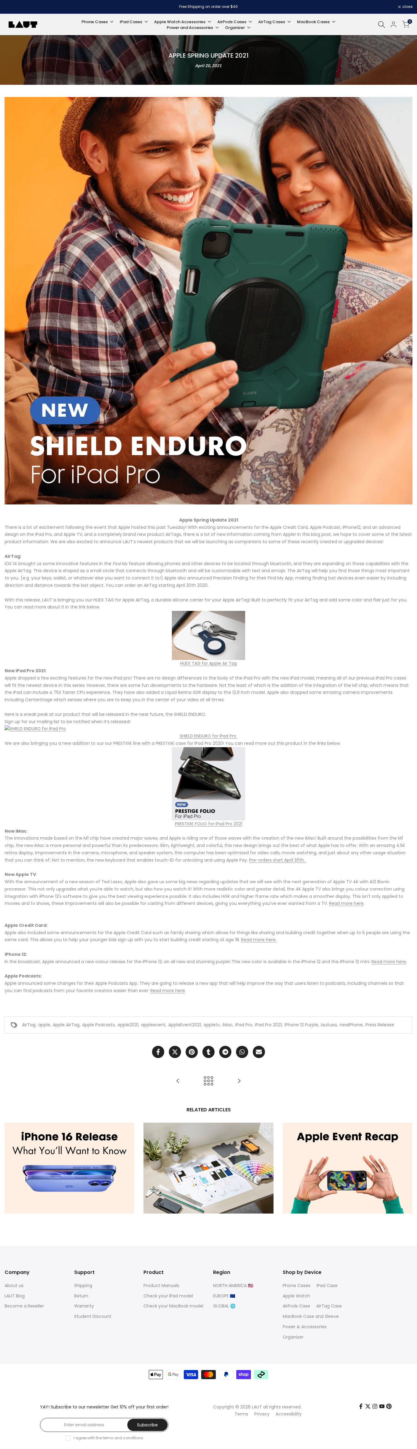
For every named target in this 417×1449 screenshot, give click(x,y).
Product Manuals (161, 1285)
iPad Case (327, 1285)
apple (44, 1025)
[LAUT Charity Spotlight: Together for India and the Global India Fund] (239, 1081)
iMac (228, 1025)
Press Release (379, 1025)
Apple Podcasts (98, 1025)
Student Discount (92, 1316)
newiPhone (351, 1025)
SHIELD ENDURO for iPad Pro (209, 736)
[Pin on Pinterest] (192, 1052)
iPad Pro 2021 (268, 1025)
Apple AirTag (66, 1025)
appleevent (153, 1025)
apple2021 (128, 1025)
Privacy (262, 1414)
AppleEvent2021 (184, 1025)
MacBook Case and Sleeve (311, 1316)
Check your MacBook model (173, 1306)
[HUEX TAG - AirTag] (208, 635)
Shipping (83, 1285)
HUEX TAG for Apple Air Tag (208, 663)
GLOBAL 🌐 (224, 1306)
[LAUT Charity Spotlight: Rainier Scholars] (178, 1081)
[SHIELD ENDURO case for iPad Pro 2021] (208, 729)
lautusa (329, 1025)
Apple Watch (296, 1296)
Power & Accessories (305, 1327)
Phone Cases (296, 1285)
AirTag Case (329, 1306)
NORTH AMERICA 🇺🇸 (233, 1285)
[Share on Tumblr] (208, 1052)
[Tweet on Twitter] (175, 1052)
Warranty (84, 1306)
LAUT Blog (15, 1296)
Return (81, 1296)
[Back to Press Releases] (208, 1081)
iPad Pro (243, 1025)
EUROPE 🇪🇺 (224, 1296)
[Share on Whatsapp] (242, 1052)
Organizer (293, 1337)
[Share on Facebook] (158, 1052)
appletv (212, 1025)
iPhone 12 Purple (301, 1025)
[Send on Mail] (259, 1052)
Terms (241, 1414)
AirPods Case (296, 1306)
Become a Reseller (24, 1306)
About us (14, 1285)
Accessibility (289, 1414)
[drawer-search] (381, 24)
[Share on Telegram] (225, 1052)
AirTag (28, 1025)
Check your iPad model (168, 1296)
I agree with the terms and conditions (108, 1437)
